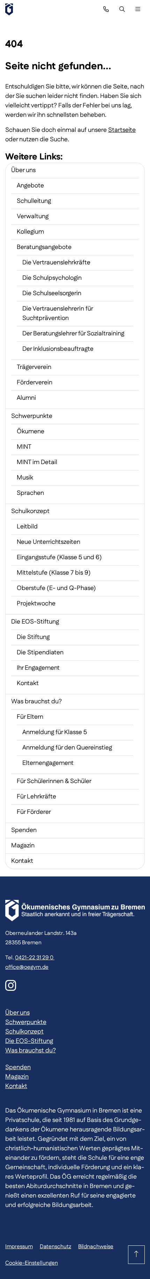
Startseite (122, 130)
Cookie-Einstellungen (31, 1263)
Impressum (19, 1247)
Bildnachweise (95, 1247)
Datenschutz (55, 1247)
